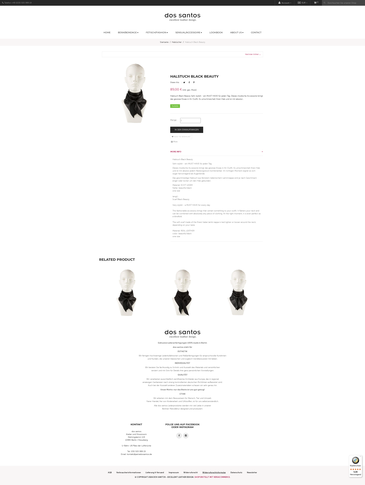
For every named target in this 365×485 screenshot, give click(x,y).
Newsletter (252, 472)
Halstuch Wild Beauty (182, 299)
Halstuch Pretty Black (238, 299)
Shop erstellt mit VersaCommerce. (212, 477)
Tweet (184, 82)
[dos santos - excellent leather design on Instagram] (186, 435)
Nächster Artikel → (253, 54)
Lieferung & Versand (155, 472)
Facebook (189, 82)
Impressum (174, 472)
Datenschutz (236, 472)
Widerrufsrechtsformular (214, 472)
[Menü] (360, 457)
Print (175, 142)
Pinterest (194, 82)
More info (175, 151)
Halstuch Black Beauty (127, 299)
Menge (173, 120)
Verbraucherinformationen (128, 472)
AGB (110, 472)
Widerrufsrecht (190, 472)
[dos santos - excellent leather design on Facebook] (179, 435)
